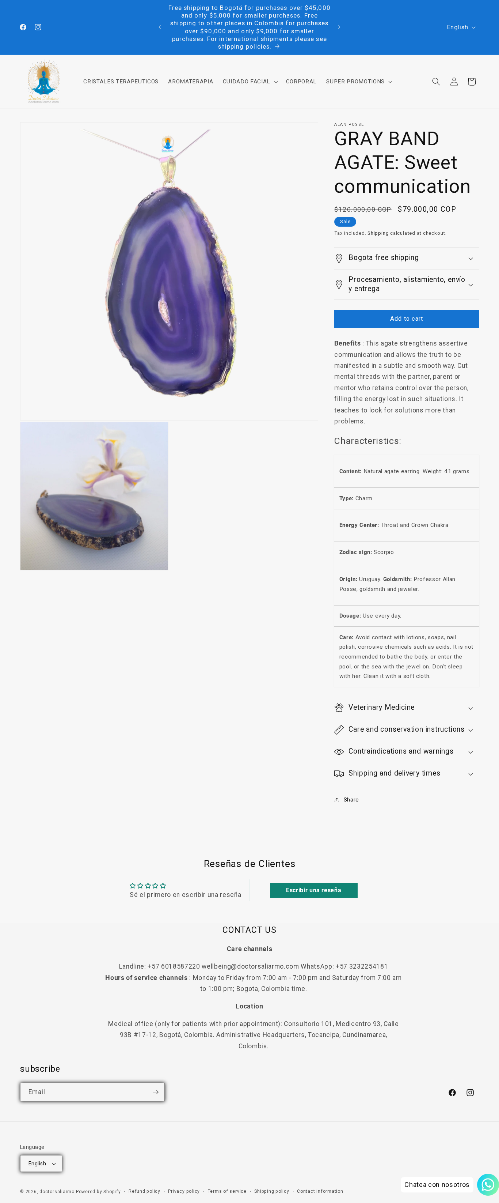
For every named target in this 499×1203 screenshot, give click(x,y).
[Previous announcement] (160, 27)
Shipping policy (271, 1191)
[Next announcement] (339, 27)
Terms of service (227, 1191)
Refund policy (144, 1191)
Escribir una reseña (314, 890)
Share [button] (351, 799)
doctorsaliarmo (57, 1191)
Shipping (378, 233)
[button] (249, 81)
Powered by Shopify (98, 1191)
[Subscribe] (155, 1092)
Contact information (320, 1191)
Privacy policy (184, 1191)
